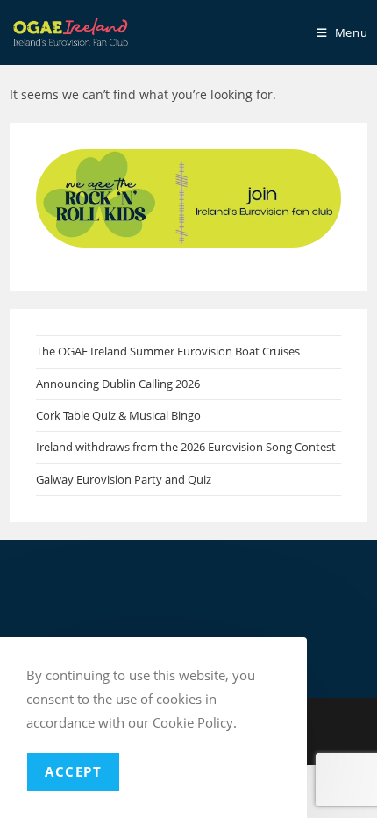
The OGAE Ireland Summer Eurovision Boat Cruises (168, 351)
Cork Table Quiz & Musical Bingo (118, 415)
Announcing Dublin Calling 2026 (118, 383)
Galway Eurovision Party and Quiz (123, 479)
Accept (73, 771)
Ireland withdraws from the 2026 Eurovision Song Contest (186, 447)
